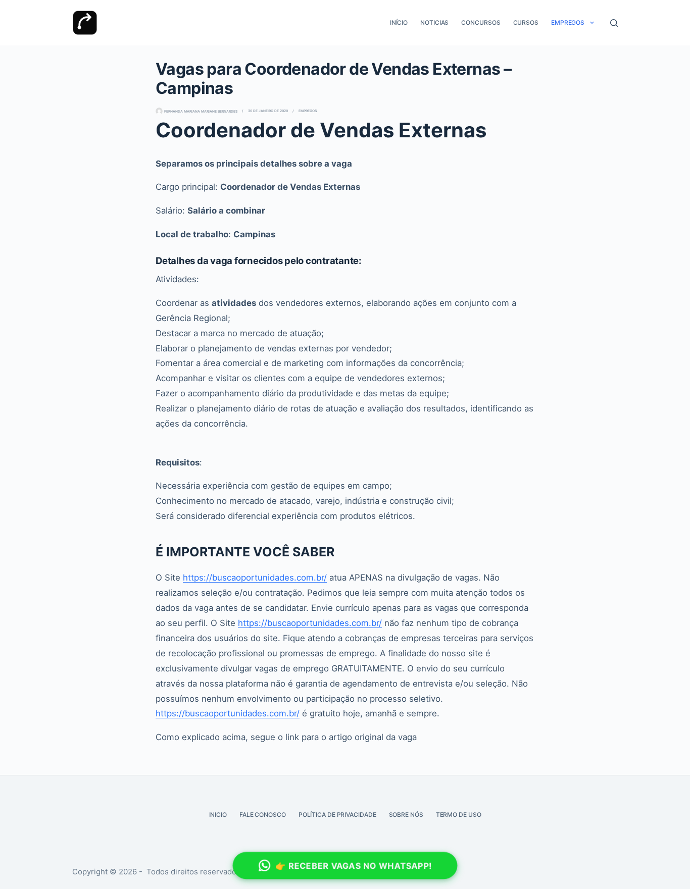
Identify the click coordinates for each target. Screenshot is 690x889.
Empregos (567, 22)
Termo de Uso (458, 814)
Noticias (434, 22)
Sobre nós (406, 814)
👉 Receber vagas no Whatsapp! (354, 865)
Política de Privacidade (337, 814)
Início (399, 22)
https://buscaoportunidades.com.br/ (255, 577)
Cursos (525, 22)
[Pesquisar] (614, 23)
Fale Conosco (262, 814)
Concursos (480, 22)
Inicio (218, 814)
